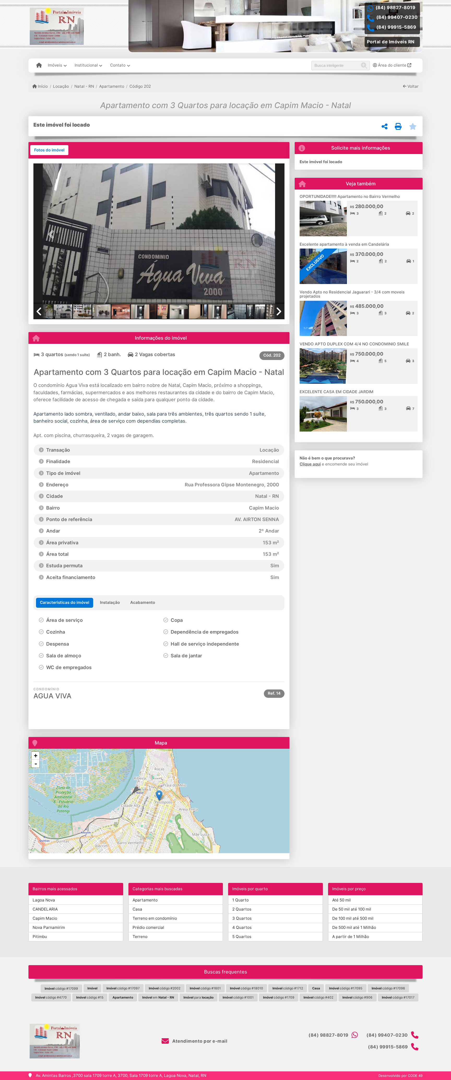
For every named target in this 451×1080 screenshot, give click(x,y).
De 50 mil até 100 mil (351, 909)
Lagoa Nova (44, 900)
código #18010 (246, 988)
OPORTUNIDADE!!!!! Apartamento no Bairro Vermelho (350, 196)
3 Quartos (242, 918)
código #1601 (205, 988)
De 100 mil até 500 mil (352, 918)
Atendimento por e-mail (199, 1041)
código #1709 (278, 997)
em (158, 997)
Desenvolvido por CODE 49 (400, 1075)
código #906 (357, 997)
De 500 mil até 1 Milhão (354, 927)
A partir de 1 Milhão (350, 936)
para (198, 997)
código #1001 (238, 997)
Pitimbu (40, 936)
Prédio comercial (148, 927)
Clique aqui (310, 464)
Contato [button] (118, 65)
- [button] (36, 763)
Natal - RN (84, 86)
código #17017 (398, 997)
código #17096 (388, 988)
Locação (61, 86)
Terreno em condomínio (155, 918)
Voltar (412, 86)
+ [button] (35, 755)
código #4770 (51, 997)
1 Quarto (240, 900)
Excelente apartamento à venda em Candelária (344, 244)
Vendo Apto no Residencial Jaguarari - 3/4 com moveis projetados (352, 294)
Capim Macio (45, 918)
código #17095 (345, 988)
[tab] (49, 150)
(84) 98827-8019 (396, 7)
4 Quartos (242, 927)
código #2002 (164, 988)
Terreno (140, 936)
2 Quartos (241, 909)
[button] (52, 234)
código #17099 (61, 988)
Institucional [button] (86, 65)
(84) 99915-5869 (396, 27)
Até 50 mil (341, 900)
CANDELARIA (45, 909)
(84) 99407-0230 (397, 17)
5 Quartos (241, 936)
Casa (137, 909)
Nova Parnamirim (49, 927)
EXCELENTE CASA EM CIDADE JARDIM (336, 391)
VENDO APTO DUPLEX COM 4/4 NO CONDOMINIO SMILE (354, 343)
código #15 (89, 997)
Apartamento (111, 86)
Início (42, 86)
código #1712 (287, 988)
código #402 (318, 997)
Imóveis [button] (55, 65)
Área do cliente (392, 65)
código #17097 (123, 988)
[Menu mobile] (39, 65)
